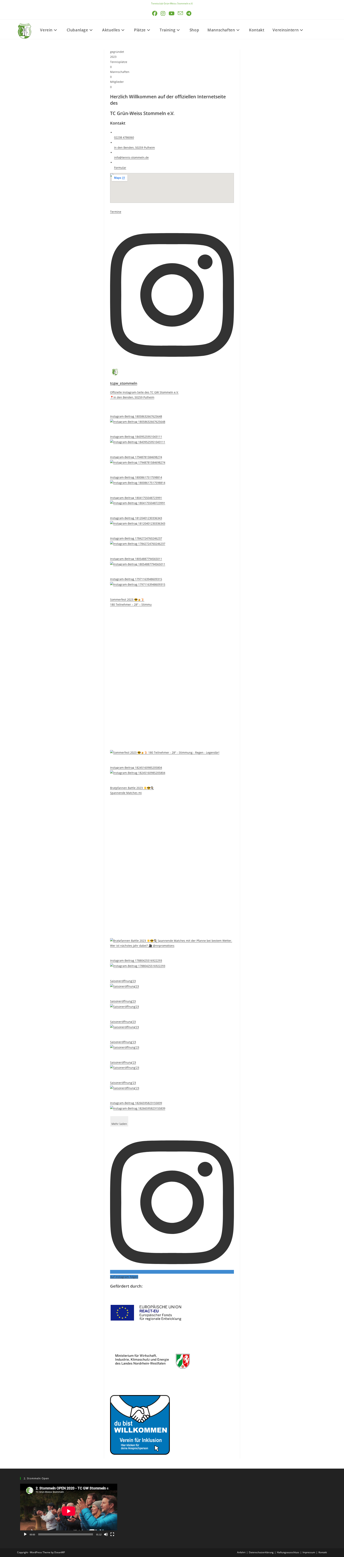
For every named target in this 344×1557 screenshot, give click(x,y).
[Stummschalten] (106, 1534)
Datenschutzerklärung (261, 1552)
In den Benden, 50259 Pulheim (134, 147)
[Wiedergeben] (25, 1534)
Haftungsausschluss (288, 1552)
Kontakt (323, 1552)
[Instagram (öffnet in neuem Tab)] (163, 13)
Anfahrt (241, 1552)
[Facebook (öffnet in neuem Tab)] (155, 13)
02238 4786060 (124, 137)
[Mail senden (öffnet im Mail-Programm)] (180, 13)
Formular (120, 167)
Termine (115, 212)
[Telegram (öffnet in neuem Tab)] (189, 13)
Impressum (309, 1552)
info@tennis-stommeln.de (131, 157)
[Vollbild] (112, 1534)
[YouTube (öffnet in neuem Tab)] (171, 13)
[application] (68, 1511)
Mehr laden (119, 1124)
